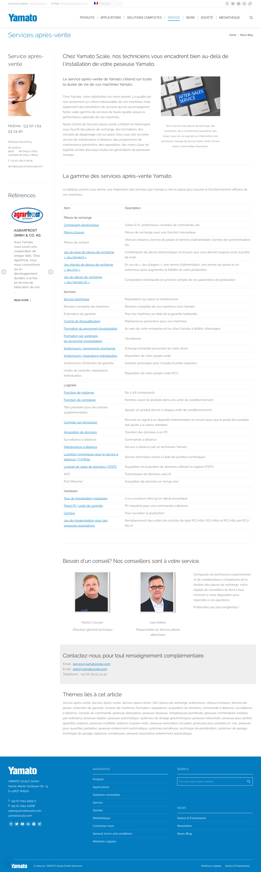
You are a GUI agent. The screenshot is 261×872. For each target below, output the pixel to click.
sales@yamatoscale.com (24, 810)
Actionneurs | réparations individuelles (90, 356)
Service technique (76, 299)
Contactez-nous (103, 825)
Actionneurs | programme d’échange (89, 348)
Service (98, 802)
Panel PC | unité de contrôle (83, 506)
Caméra (69, 513)
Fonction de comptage (80, 400)
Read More (21, 300)
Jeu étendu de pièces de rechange (88, 264)
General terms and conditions (112, 833)
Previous (3, 274)
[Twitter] (232, 3)
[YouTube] (238, 3)
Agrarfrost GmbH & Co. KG (27, 232)
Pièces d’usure (74, 232)
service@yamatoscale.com (91, 664)
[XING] (39, 824)
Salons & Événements (191, 818)
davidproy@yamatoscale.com (25, 166)
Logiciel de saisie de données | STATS (90, 467)
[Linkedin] (244, 3)
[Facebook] (227, 3)
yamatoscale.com (20, 815)
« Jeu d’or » (72, 270)
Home (232, 35)
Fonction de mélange (79, 392)
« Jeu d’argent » (75, 257)
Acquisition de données (80, 432)
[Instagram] (33, 824)
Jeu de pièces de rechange (83, 277)
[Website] (250, 3)
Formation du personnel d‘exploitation (90, 328)
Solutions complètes (106, 794)
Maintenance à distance (80, 447)
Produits (98, 779)
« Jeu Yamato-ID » (77, 282)
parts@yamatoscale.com (90, 669)
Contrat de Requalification (82, 321)
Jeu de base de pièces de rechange (89, 252)
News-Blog (246, 35)
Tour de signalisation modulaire (85, 498)
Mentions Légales (104, 841)
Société (98, 810)
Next (51, 274)
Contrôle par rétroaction (80, 422)
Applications (101, 787)
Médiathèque (101, 818)
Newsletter (184, 825)
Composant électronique (81, 225)
